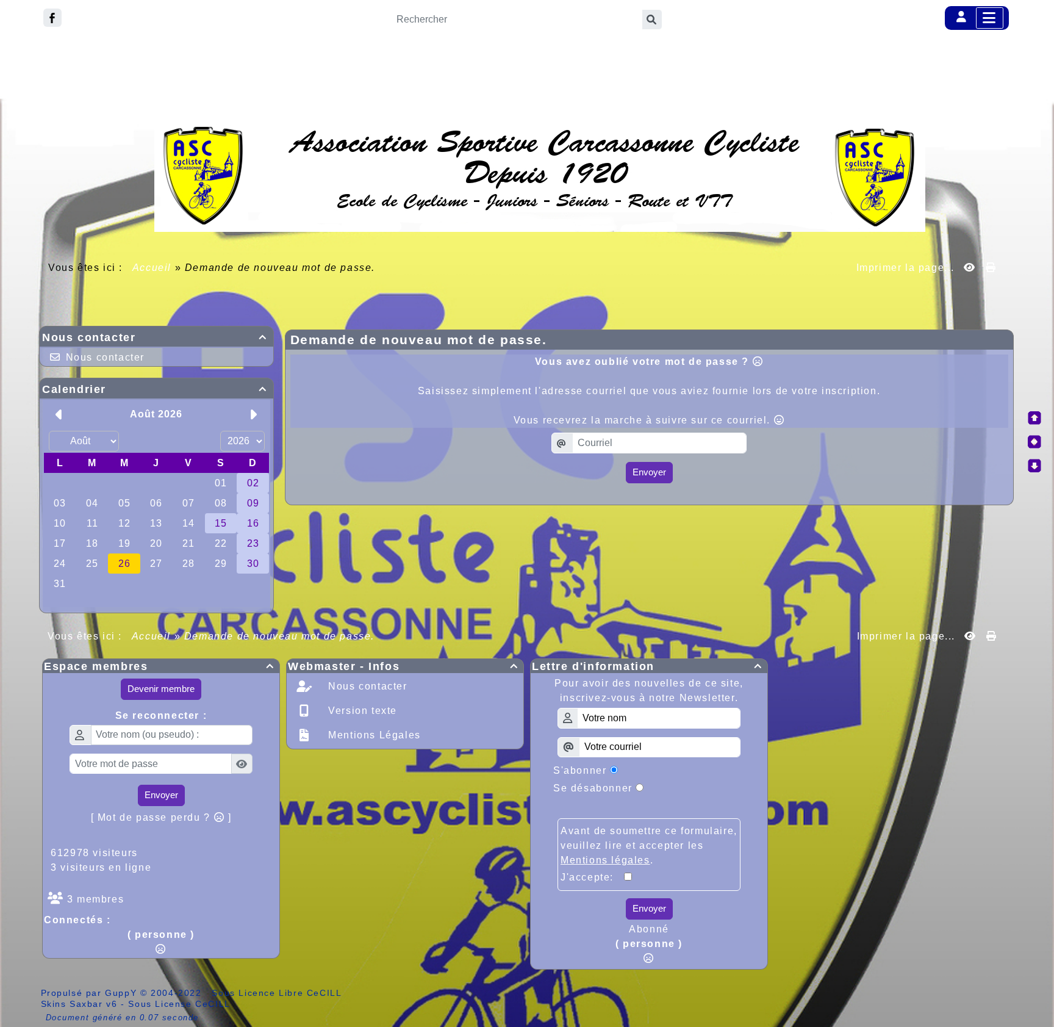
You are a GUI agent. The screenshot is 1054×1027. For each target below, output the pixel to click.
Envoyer (649, 472)
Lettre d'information (647, 666)
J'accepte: (592, 877)
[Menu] (989, 18)
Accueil (151, 267)
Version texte (361, 710)
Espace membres (159, 666)
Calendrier (154, 389)
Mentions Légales (373, 735)
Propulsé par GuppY (90, 993)
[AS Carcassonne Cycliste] (539, 176)
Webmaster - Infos (403, 666)
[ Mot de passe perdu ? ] (161, 817)
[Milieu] (1034, 441)
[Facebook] (52, 18)
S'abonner (579, 770)
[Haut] (1034, 418)
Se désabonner (593, 788)
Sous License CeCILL (179, 1004)
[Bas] (1034, 465)
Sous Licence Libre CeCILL (278, 993)
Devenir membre (161, 688)
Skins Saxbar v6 (79, 1004)
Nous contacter (154, 337)
